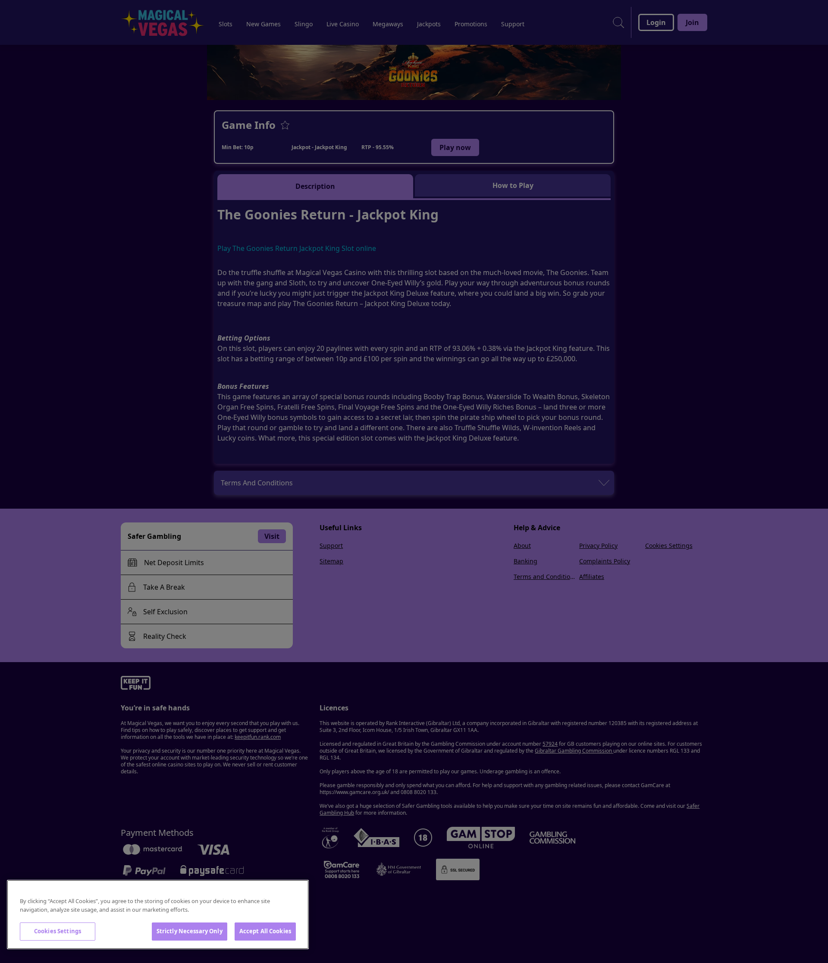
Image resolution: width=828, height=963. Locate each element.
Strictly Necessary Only (190, 931)
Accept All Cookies (265, 931)
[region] (158, 914)
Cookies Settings (57, 931)
